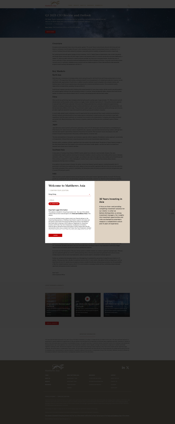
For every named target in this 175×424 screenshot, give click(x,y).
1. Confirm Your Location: (59, 190)
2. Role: (51, 200)
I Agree (55, 235)
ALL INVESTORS (54, 203)
